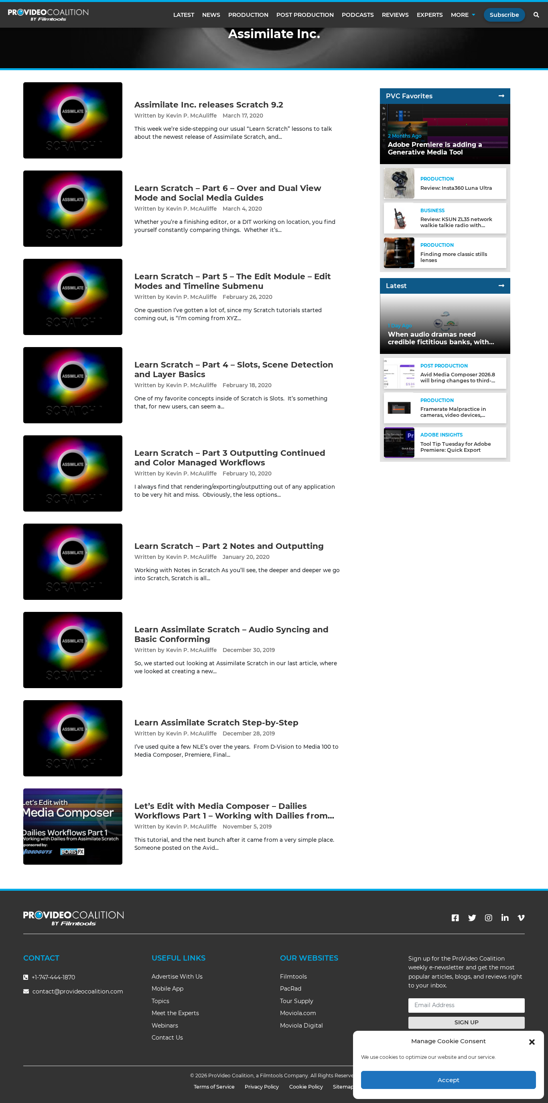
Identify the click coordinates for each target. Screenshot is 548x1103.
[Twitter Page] (472, 918)
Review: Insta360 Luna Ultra (456, 188)
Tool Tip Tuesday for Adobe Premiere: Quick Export (455, 447)
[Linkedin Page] (505, 918)
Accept (448, 1080)
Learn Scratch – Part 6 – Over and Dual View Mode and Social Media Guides (227, 193)
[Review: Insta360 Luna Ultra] (399, 183)
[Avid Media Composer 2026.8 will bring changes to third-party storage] (399, 373)
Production (248, 15)
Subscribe (504, 14)
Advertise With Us (177, 976)
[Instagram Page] (488, 918)
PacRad (290, 988)
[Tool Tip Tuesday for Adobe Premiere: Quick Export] (399, 442)
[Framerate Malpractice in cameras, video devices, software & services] (399, 407)
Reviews (395, 15)
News (211, 15)
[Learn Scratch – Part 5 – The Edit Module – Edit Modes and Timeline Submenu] (72, 296)
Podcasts (358, 15)
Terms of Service (214, 1087)
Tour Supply (296, 1001)
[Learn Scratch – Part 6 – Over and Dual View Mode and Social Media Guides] (72, 208)
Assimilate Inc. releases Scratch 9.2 (208, 105)
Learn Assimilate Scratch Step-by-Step (216, 722)
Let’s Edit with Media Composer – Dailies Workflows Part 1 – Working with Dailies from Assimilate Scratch (231, 815)
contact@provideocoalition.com (77, 991)
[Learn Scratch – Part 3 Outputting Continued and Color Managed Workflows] (72, 473)
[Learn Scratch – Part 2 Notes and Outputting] (72, 561)
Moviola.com (298, 1013)
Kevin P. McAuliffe (191, 115)
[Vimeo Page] (521, 918)
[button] (532, 1041)
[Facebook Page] (455, 918)
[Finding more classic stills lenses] (399, 252)
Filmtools (293, 976)
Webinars (165, 1025)
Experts (430, 15)
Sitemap (343, 1087)
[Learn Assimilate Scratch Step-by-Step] (72, 738)
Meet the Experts (175, 1013)
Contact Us (167, 1037)
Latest (183, 15)
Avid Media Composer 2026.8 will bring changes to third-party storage (457, 381)
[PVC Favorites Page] (501, 96)
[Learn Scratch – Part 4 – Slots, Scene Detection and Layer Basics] (72, 385)
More (460, 15)
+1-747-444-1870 (52, 977)
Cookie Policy (306, 1087)
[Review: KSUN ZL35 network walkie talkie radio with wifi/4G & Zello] (399, 217)
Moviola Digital (301, 1025)
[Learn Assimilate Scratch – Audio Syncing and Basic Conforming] (72, 649)
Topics (160, 1001)
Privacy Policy (262, 1087)
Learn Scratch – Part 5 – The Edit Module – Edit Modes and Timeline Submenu (232, 281)
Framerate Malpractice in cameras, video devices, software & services (453, 415)
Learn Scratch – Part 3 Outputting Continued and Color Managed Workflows (229, 457)
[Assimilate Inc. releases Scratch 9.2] (72, 120)
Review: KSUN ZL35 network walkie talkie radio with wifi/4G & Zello (456, 225)
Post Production (305, 15)
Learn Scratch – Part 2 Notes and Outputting (229, 546)
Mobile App (167, 988)
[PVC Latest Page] (501, 286)
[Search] (536, 15)
